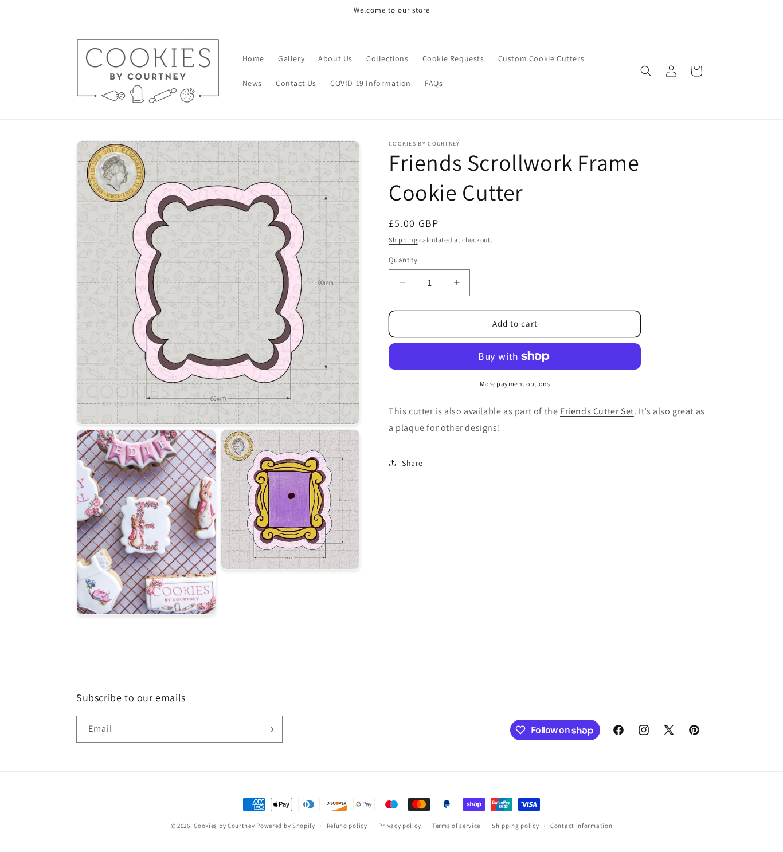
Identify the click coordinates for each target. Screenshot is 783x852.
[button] (646, 71)
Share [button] (412, 463)
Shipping (403, 239)
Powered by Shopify (285, 826)
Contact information (581, 826)
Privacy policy (399, 826)
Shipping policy (515, 826)
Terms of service (456, 826)
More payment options (515, 383)
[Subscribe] (269, 729)
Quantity (403, 260)
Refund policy (347, 826)
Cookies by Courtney (224, 826)
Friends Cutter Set (597, 411)
